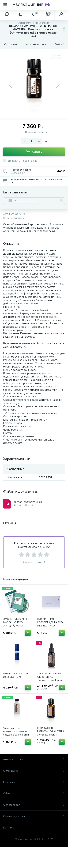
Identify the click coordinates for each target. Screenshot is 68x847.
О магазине (10, 770)
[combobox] (9, 201)
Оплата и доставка (15, 816)
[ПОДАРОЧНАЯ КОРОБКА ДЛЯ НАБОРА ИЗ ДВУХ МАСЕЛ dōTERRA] (51, 601)
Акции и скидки (13, 759)
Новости (9, 782)
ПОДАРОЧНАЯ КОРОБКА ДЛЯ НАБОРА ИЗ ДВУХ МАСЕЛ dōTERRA (50, 624)
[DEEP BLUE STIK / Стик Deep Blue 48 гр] (17, 656)
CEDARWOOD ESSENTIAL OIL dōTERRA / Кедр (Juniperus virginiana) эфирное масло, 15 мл (50, 735)
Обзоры (8, 793)
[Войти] (61, 15)
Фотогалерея (11, 804)
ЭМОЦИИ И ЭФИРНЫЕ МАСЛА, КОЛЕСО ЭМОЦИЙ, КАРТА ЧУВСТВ (16, 624)
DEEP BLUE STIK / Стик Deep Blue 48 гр (15, 675)
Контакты (9, 827)
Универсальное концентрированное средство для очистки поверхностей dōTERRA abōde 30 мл (16, 735)
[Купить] (28, 633)
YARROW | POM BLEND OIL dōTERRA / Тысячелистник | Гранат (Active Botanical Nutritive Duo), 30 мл (50, 680)
